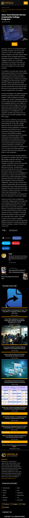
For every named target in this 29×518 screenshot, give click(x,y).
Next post (4, 274)
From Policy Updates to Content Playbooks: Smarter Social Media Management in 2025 (14, 320)
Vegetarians (20, 492)
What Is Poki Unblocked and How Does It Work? (14, 445)
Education (5, 497)
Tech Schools (13, 230)
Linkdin (6, 248)
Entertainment (6, 488)
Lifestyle (5, 500)
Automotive (20, 500)
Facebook (17, 238)
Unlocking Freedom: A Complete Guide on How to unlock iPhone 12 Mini (15, 417)
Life (18, 497)
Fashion (5, 490)
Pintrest (16, 243)
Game (4, 495)
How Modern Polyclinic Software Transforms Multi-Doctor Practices (14, 381)
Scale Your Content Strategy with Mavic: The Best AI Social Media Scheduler (14, 408)
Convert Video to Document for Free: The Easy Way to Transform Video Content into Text (14, 311)
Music (18, 488)
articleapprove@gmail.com (8, 478)
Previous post (13, 268)
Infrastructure (20, 495)
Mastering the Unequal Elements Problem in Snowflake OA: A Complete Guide (14, 426)
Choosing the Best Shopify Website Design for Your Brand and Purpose (14, 347)
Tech (7, 7)
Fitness (4, 492)
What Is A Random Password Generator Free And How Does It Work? (14, 436)
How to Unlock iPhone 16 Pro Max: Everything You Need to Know (14, 355)
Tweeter (6, 243)
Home (3, 7)
